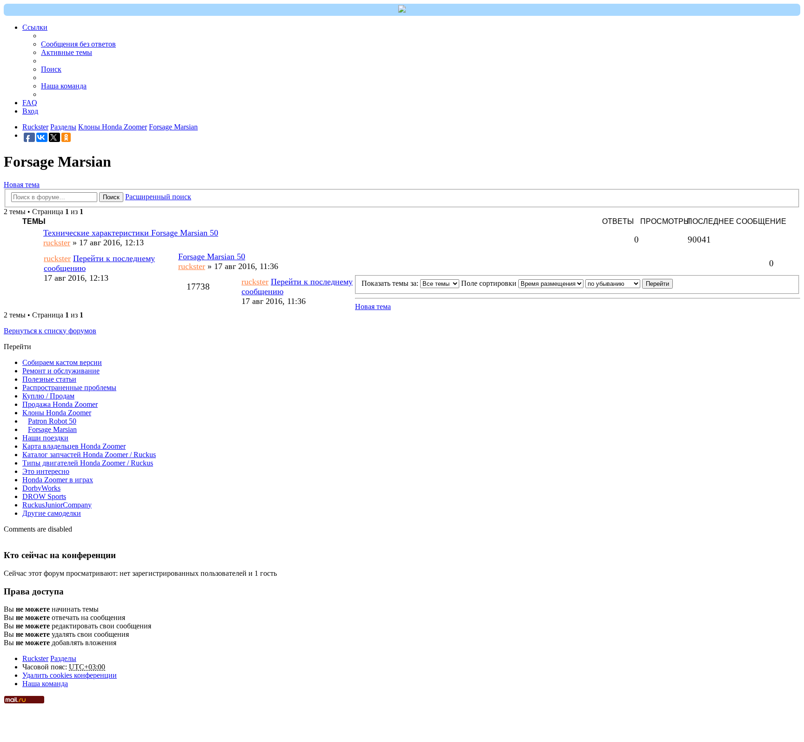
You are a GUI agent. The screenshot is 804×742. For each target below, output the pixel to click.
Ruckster (35, 658)
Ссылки (34, 27)
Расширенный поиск (158, 197)
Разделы (63, 658)
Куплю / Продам (48, 396)
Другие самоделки (51, 513)
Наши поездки (45, 438)
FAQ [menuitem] (29, 103)
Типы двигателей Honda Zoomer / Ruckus (87, 463)
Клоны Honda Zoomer (56, 413)
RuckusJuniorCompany (57, 505)
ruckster (56, 242)
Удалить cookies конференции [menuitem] (69, 675)
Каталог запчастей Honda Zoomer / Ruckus (89, 455)
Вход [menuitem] (30, 111)
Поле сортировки (489, 283)
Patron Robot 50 (52, 421)
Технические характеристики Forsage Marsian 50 (130, 232)
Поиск (111, 197)
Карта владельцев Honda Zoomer (74, 446)
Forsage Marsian (52, 429)
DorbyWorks (41, 488)
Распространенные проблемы (69, 387)
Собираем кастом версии (62, 362)
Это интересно (45, 471)
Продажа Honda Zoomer (60, 404)
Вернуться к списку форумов (50, 331)
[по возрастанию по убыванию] (612, 283)
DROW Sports (44, 496)
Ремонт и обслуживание (61, 371)
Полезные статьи (49, 379)
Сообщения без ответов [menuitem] (78, 44)
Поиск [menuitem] (51, 69)
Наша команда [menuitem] (64, 86)
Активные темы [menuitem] (66, 52)
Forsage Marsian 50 (211, 256)
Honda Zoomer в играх (57, 480)
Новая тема (22, 185)
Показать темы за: (391, 283)
